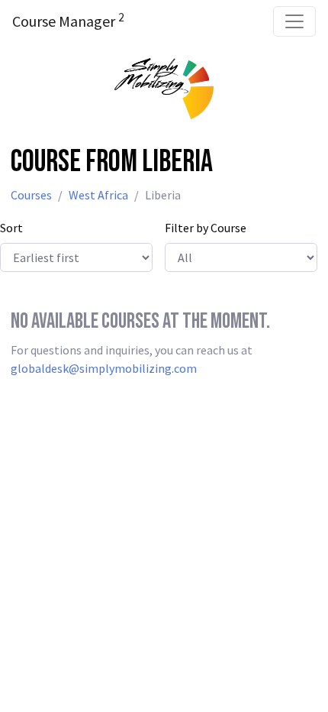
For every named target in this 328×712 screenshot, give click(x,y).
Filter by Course (205, 227)
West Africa (98, 194)
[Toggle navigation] (294, 21)
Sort (11, 227)
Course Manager (68, 20)
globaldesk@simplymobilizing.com (104, 368)
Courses (31, 194)
